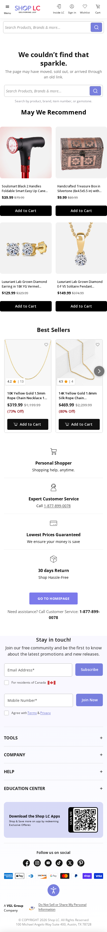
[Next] (99, 371)
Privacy (45, 713)
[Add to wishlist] (46, 344)
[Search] (96, 27)
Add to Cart (25, 210)
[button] (53, 738)
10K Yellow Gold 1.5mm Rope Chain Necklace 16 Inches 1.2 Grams (26, 395)
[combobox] (48, 27)
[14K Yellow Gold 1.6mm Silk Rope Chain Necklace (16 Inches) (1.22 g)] (79, 363)
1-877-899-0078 (57, 505)
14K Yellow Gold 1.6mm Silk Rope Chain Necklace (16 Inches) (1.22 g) (78, 395)
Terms (32, 713)
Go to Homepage (53, 598)
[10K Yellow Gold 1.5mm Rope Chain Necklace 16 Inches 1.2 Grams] (28, 363)
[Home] (33, 9)
